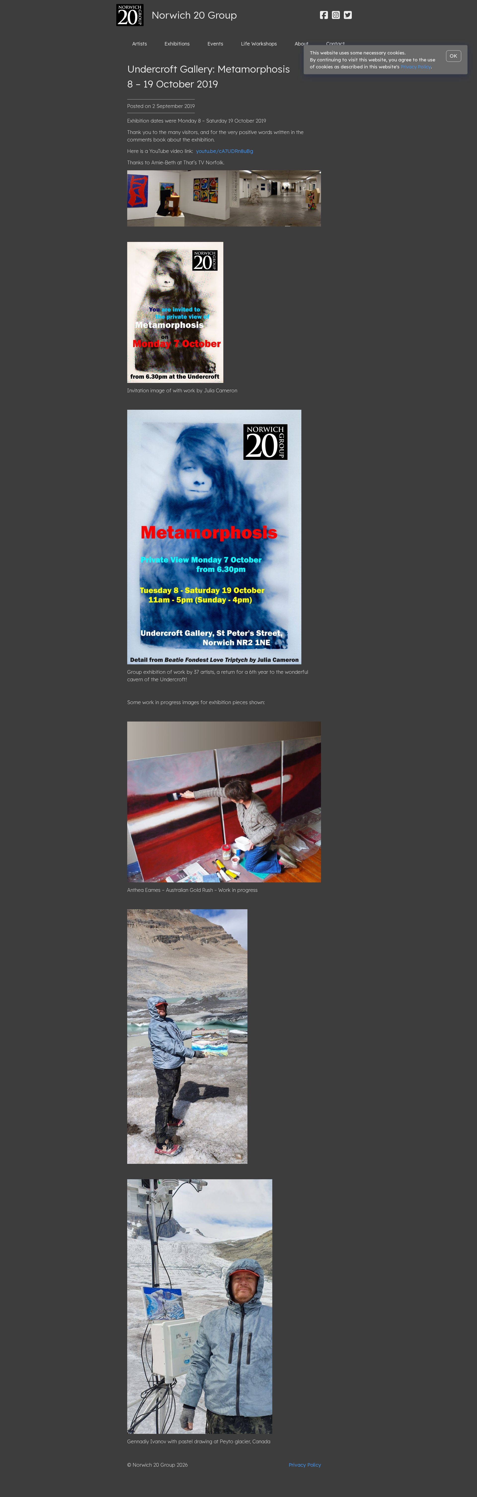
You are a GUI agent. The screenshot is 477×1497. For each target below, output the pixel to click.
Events (215, 44)
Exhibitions (177, 44)
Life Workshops (259, 44)
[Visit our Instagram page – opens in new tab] (336, 15)
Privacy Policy (305, 1465)
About (302, 44)
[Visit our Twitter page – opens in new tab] (348, 15)
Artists (139, 44)
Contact (335, 44)
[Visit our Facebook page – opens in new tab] (324, 15)
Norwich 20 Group (194, 15)
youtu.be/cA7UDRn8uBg (224, 151)
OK (453, 56)
